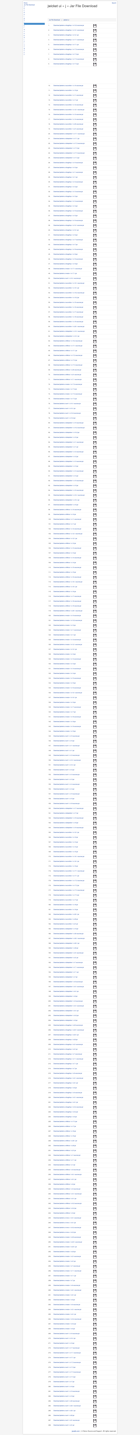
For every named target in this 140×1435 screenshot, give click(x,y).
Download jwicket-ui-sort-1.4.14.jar (64, 789)
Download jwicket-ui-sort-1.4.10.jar (64, 741)
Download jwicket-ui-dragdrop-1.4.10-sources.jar (68, 162)
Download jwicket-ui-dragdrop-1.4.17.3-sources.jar (69, 59)
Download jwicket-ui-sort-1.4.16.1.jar (65, 1338)
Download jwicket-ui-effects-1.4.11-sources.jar (67, 519)
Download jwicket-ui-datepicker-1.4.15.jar (66, 485)
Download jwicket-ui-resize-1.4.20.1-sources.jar (68, 1242)
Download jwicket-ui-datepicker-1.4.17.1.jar (66, 138)
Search (114, 3)
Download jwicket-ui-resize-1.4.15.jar (65, 683)
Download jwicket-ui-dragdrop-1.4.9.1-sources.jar (68, 1097)
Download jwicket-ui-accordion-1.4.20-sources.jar (68, 124)
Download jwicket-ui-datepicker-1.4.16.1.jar (66, 500)
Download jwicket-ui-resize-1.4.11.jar (65, 635)
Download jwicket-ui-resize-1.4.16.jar (65, 702)
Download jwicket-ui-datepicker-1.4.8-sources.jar (68, 982)
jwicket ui (66, 20)
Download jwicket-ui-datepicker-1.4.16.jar (66, 505)
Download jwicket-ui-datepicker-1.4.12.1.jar (66, 336)
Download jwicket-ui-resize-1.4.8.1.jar (65, 1295)
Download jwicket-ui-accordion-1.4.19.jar (66, 909)
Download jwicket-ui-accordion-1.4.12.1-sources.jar (69, 110)
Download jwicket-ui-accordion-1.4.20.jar (66, 919)
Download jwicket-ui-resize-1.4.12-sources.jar (67, 639)
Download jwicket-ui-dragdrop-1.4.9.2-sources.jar (68, 1107)
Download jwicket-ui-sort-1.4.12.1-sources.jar (67, 760)
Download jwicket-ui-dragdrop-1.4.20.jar (66, 1039)
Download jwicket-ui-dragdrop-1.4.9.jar (65, 1117)
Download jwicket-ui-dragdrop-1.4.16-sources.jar (68, 220)
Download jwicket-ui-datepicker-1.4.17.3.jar (66, 158)
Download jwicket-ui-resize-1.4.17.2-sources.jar (68, 384)
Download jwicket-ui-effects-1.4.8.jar (64, 1184)
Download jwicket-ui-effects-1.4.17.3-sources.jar (68, 365)
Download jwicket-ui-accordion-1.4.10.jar (66, 90)
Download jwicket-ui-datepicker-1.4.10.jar (66, 437)
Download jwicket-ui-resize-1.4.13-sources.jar (67, 659)
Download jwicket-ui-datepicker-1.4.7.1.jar (66, 972)
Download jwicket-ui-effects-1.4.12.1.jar (65, 538)
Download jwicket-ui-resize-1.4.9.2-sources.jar (67, 1319)
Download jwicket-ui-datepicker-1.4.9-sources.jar (68, 1001)
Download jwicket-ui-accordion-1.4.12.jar (66, 837)
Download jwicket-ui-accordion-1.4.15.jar (66, 852)
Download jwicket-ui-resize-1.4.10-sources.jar (67, 615)
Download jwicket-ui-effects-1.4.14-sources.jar (67, 558)
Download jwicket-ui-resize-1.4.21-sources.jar (67, 1256)
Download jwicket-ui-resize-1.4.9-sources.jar (67, 1304)
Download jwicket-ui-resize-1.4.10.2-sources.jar (68, 620)
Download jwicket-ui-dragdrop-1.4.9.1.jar (66, 1102)
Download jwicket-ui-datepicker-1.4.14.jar (66, 476)
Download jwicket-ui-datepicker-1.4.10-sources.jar (69, 423)
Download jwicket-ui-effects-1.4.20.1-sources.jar (68, 611)
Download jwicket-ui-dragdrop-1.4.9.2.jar (66, 1112)
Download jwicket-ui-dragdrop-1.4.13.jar (66, 196)
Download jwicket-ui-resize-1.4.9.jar (64, 1329)
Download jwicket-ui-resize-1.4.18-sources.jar (67, 717)
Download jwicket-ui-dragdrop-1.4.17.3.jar (66, 64)
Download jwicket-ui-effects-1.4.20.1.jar (65, 1141)
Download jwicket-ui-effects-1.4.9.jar (64, 1213)
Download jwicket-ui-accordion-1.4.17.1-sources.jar (69, 871)
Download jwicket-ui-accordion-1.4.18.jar (66, 905)
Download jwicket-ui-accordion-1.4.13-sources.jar (68, 114)
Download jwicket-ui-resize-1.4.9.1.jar (65, 1314)
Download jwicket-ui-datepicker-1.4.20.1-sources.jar (69, 938)
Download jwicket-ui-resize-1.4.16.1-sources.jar (68, 693)
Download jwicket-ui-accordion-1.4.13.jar (66, 842)
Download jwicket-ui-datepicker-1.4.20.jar (66, 948)
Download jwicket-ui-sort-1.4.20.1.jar (65, 1410)
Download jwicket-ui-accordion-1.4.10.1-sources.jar (69, 283)
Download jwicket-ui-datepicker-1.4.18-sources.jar (69, 818)
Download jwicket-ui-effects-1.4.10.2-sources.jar (68, 341)
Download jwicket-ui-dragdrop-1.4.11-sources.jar (68, 172)
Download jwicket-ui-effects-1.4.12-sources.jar (67, 529)
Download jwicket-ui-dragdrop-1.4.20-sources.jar (68, 1025)
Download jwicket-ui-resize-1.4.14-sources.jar (67, 668)
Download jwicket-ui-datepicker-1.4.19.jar (66, 929)
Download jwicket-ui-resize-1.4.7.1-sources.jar (67, 1271)
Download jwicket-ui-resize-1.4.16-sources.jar (67, 688)
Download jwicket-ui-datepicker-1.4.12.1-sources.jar (69, 331)
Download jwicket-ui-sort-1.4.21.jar (64, 1425)
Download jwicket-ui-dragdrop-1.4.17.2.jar (66, 54)
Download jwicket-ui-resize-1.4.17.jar (65, 712)
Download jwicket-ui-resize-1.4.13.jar (65, 664)
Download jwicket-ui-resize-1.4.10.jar (65, 625)
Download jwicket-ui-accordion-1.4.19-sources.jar (68, 321)
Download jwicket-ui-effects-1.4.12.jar (65, 543)
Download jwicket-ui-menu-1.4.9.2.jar (65, 1232)
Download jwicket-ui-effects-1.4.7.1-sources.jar (68, 379)
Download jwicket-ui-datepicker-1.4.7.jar (66, 977)
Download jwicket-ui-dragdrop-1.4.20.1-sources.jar (69, 1030)
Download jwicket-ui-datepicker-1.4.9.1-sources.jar (69, 1006)
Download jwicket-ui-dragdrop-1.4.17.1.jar (66, 44)
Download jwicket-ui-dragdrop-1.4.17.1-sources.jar (69, 40)
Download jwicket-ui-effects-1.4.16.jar (65, 591)
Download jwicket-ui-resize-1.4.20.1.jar (65, 1247)
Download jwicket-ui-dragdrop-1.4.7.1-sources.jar (68, 1059)
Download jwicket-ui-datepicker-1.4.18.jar (66, 823)
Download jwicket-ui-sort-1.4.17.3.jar (65, 1377)
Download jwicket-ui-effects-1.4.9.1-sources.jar (68, 1194)
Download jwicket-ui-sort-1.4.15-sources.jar (67, 794)
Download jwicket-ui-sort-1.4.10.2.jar (65, 418)
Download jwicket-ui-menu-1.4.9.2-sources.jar (67, 1227)
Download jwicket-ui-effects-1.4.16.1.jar (65, 587)
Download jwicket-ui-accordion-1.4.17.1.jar (66, 876)
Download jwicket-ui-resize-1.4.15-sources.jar (67, 678)
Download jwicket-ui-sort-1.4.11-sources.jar (67, 746)
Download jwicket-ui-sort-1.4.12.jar (64, 770)
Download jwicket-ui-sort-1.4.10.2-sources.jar (67, 413)
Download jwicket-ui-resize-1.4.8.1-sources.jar (67, 1290)
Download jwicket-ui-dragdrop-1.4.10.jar (66, 167)
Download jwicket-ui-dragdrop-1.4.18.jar (66, 254)
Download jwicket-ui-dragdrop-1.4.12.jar (66, 187)
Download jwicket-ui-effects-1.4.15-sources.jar (67, 567)
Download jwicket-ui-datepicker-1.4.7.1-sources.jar (69, 967)
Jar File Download (29, 5)
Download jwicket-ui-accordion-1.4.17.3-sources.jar (69, 890)
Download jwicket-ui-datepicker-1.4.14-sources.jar (69, 471)
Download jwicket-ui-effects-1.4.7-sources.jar (67, 1155)
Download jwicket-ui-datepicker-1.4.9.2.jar (66, 1015)
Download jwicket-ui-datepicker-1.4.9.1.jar (66, 1011)
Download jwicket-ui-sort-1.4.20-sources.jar (67, 1401)
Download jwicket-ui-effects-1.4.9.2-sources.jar (68, 1203)
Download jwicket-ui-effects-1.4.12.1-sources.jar (68, 534)
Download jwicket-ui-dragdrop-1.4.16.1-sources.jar (69, 225)
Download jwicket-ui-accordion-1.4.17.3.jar (66, 895)
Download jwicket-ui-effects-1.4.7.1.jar (65, 1160)
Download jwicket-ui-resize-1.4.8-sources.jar (67, 1285)
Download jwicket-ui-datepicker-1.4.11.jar (66, 447)
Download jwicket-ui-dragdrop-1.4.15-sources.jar (68, 211)
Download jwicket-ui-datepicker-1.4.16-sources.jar (69, 490)
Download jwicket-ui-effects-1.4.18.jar (65, 1131)
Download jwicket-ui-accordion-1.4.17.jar (66, 900)
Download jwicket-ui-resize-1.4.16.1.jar (65, 697)
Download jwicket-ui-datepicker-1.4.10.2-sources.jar (69, 428)
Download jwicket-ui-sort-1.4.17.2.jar (65, 1367)
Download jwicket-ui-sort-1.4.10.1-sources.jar (67, 403)
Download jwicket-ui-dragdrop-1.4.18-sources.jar (68, 249)
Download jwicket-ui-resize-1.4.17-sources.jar (67, 707)
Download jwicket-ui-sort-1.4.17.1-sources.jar (67, 1353)
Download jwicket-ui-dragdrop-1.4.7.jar (65, 1068)
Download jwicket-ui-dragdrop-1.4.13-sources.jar (68, 191)
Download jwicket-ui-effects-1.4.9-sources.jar (67, 1189)
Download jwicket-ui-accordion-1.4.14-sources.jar (68, 119)
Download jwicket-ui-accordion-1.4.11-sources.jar (68, 95)
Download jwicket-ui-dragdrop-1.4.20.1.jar (66, 1035)
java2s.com (76, 1431)
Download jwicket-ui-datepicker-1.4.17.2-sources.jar (69, 143)
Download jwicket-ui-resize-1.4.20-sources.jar (67, 1237)
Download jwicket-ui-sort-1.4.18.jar (64, 1386)
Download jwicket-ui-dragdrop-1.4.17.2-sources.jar (69, 49)
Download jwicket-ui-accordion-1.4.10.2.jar (66, 297)
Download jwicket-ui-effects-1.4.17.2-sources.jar (68, 355)
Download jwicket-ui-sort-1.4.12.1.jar (65, 765)
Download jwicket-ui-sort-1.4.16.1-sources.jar (67, 278)
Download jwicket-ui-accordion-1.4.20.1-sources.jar (69, 326)
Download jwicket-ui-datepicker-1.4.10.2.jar (66, 432)
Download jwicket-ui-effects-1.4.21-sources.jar (67, 374)
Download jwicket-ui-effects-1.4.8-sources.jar (67, 1170)
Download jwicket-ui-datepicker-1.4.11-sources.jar (69, 442)
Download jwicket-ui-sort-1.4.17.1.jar (65, 1357)
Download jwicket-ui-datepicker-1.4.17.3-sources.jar (69, 153)
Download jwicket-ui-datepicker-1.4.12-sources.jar (69, 452)
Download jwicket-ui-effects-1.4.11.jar (65, 524)
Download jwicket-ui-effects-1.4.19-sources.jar (67, 606)
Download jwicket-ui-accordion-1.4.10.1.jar (66, 288)
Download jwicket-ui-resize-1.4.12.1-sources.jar (68, 644)
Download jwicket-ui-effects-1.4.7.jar (64, 1165)
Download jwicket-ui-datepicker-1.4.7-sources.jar (68, 962)
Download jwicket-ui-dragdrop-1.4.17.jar (66, 244)
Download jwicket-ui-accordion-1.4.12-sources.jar (68, 105)
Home (25, 3)
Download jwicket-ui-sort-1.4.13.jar (64, 779)
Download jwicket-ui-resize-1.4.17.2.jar (65, 389)
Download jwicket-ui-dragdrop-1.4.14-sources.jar (68, 201)
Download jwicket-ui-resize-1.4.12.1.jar (65, 649)
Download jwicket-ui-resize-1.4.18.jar (65, 721)
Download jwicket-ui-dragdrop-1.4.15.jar (66, 215)
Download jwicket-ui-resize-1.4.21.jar (65, 1261)
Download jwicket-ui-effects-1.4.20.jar (65, 1145)
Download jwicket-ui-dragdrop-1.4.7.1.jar (66, 1064)
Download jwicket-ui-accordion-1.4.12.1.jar (66, 832)
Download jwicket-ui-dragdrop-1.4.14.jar (66, 206)
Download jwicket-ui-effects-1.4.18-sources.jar (67, 601)
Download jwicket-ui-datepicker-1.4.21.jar (66, 957)
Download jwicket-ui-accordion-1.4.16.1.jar (66, 861)
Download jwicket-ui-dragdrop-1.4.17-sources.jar (68, 240)
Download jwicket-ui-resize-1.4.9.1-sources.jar (67, 1309)
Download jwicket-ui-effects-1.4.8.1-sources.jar (68, 1174)
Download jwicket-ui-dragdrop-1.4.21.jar (66, 1049)
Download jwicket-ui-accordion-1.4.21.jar (66, 924)
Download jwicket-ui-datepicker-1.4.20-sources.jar (69, 933)
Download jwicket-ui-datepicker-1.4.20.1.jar (66, 943)
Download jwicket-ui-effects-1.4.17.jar (65, 1126)
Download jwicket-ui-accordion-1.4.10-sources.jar (68, 85)
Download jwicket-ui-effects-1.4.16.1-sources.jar (68, 582)
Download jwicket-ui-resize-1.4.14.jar (65, 673)
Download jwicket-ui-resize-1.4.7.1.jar (65, 1276)
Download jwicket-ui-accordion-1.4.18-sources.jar (68, 317)
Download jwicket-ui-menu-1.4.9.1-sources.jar (67, 1218)
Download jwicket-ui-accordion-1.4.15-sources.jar (68, 302)
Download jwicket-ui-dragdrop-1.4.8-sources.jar (68, 1073)
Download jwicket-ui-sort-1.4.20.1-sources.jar (67, 1406)
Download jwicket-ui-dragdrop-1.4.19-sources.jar (68, 259)
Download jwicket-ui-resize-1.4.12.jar (65, 654)
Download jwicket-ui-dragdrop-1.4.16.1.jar (66, 230)
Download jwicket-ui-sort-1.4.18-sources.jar (67, 803)
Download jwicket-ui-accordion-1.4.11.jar (66, 100)
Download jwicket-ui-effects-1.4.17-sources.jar (67, 596)
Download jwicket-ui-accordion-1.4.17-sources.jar (68, 312)
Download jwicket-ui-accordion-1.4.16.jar (66, 866)
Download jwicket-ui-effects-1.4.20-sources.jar (67, 370)
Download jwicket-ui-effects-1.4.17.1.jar (65, 350)
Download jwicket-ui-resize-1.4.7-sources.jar (67, 1266)
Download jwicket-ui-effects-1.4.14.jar (65, 562)
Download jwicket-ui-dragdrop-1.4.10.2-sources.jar (69, 25)
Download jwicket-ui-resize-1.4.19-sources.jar (67, 726)
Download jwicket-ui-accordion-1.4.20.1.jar (66, 914)
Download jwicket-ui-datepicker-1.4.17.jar (66, 813)
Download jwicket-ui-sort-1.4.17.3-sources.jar (67, 1372)
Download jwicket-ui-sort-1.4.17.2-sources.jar (67, 1362)
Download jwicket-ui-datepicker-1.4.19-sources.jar (69, 827)
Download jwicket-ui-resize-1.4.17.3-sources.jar (68, 394)
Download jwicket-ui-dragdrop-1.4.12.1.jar (66, 35)
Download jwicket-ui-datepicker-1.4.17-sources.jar (69, 808)
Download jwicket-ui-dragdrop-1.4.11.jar (66, 177)
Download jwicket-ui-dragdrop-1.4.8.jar (65, 1088)
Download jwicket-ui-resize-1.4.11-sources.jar (67, 630)
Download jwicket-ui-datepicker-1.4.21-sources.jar (69, 953)
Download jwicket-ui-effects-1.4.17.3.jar (65, 1121)
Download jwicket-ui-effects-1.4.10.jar (65, 514)
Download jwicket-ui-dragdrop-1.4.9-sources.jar (68, 1092)
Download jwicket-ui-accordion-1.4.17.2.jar (66, 885)
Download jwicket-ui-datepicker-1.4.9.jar (66, 1020)
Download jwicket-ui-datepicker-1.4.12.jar (66, 456)
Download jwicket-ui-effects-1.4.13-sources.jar (67, 548)
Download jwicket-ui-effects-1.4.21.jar (65, 1150)
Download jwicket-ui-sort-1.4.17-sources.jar (67, 1348)
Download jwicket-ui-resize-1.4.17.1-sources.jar (68, 269)
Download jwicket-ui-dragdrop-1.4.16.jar (66, 235)
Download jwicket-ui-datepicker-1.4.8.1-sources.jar (69, 986)
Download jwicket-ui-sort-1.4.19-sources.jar (67, 1391)
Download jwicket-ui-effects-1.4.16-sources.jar (67, 577)
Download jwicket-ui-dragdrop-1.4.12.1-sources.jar (69, 30)
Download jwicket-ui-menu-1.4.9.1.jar (65, 1223)
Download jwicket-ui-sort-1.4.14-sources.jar (67, 784)
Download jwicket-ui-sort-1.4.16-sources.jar (67, 1333)
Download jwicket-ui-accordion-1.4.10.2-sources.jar (69, 293)
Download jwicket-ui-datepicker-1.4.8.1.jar (66, 991)
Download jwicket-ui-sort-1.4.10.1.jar (65, 408)
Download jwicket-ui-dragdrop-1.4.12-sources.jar (68, 182)
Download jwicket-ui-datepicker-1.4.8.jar (66, 996)
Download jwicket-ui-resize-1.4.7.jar (64, 1280)
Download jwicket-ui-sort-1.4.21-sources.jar (67, 1420)
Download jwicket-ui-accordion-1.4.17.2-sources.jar (69, 880)
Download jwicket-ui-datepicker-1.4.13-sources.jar (69, 461)
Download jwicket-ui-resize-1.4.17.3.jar (65, 399)
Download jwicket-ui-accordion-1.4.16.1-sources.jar (69, 856)
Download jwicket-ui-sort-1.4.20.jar (64, 1415)
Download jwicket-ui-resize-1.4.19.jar (65, 731)
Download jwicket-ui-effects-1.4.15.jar (65, 572)
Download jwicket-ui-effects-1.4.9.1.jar (65, 1198)
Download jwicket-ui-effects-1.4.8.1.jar (65, 1179)
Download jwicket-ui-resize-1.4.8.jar (64, 1300)
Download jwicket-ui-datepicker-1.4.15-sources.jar (69, 480)
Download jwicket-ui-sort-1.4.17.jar (64, 1382)
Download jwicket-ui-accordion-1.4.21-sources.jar (68, 129)
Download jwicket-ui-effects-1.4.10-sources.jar (67, 509)
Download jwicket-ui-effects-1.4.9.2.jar (65, 1208)
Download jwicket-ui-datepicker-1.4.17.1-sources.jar (69, 134)
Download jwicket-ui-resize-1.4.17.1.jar (65, 273)
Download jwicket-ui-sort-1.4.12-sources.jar (67, 755)
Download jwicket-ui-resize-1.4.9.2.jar (65, 1324)
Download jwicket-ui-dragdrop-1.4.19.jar (66, 264)
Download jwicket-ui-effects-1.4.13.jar (65, 553)
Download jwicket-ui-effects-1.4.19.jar (65, 1136)
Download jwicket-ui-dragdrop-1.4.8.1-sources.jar (68, 1078)
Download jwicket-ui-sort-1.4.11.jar (64, 750)
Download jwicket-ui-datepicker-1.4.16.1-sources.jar (69, 495)
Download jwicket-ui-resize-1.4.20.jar (65, 1251)
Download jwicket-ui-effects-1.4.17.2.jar (65, 360)
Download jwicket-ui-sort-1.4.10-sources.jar (67, 736)
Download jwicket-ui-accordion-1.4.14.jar (66, 847)
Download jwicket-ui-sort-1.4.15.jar (64, 798)
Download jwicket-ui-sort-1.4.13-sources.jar (67, 774)
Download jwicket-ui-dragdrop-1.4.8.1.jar (66, 1083)
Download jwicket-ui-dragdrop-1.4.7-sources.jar (68, 1054)
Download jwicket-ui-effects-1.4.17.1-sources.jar (68, 346)
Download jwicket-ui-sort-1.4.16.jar (64, 1343)
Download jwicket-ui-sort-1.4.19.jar (64, 1396)
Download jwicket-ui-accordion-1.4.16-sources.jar (68, 307)
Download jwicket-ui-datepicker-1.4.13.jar (66, 466)
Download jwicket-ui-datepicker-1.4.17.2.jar (66, 148)
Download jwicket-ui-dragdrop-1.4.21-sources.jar (68, 1044)
